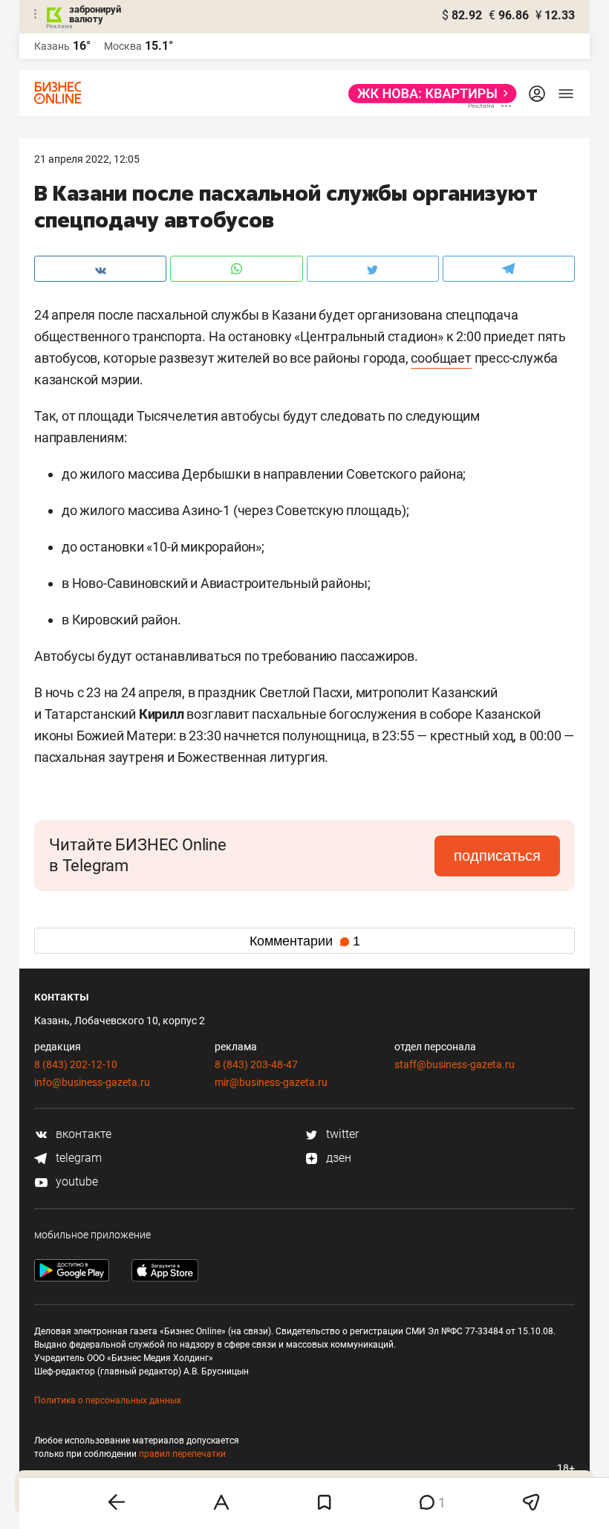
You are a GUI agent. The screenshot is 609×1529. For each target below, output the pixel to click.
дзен (337, 1158)
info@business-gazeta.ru (92, 1082)
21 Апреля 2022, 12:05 (87, 159)
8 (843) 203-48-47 (256, 1064)
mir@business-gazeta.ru (271, 1082)
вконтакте (82, 1134)
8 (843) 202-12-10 (75, 1064)
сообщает (441, 358)
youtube (75, 1181)
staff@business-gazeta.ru (454, 1064)
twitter (341, 1134)
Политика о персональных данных (107, 1400)
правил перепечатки (182, 1454)
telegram (77, 1158)
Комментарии (305, 941)
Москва (123, 46)
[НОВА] (428, 93)
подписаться (497, 855)
